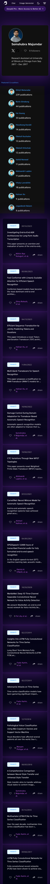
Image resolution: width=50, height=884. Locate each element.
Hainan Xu (20, 194)
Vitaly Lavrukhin (23, 182)
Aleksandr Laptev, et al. (21, 477)
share (40, 255)
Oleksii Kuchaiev (23, 136)
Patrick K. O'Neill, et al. (22, 570)
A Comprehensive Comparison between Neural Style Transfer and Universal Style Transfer (22, 774)
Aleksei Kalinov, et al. (22, 521)
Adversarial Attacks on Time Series (23, 686)
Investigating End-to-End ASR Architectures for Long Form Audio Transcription (22, 235)
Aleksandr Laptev (24, 171)
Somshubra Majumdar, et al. (21, 435)
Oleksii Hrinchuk (23, 148)
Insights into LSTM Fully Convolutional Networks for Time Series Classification (24, 642)
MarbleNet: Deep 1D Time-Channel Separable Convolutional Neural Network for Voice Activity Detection (23, 597)
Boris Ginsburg (22, 101)
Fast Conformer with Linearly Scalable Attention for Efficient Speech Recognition (24, 281)
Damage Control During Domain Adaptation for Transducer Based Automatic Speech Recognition (22, 416)
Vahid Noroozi (22, 159)
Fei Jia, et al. (21, 616)
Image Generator (26, 3)
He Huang (20, 113)
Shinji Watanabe (23, 90)
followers (34, 50)
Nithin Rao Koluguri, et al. (22, 254)
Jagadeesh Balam (24, 206)
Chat (13, 3)
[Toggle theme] (38, 3)
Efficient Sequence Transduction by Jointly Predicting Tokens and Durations (23, 329)
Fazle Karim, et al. (22, 663)
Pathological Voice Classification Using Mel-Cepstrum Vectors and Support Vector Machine (22, 729)
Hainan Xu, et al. (22, 348)
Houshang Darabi (23, 125)
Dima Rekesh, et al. (22, 302)
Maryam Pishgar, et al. (22, 747)
